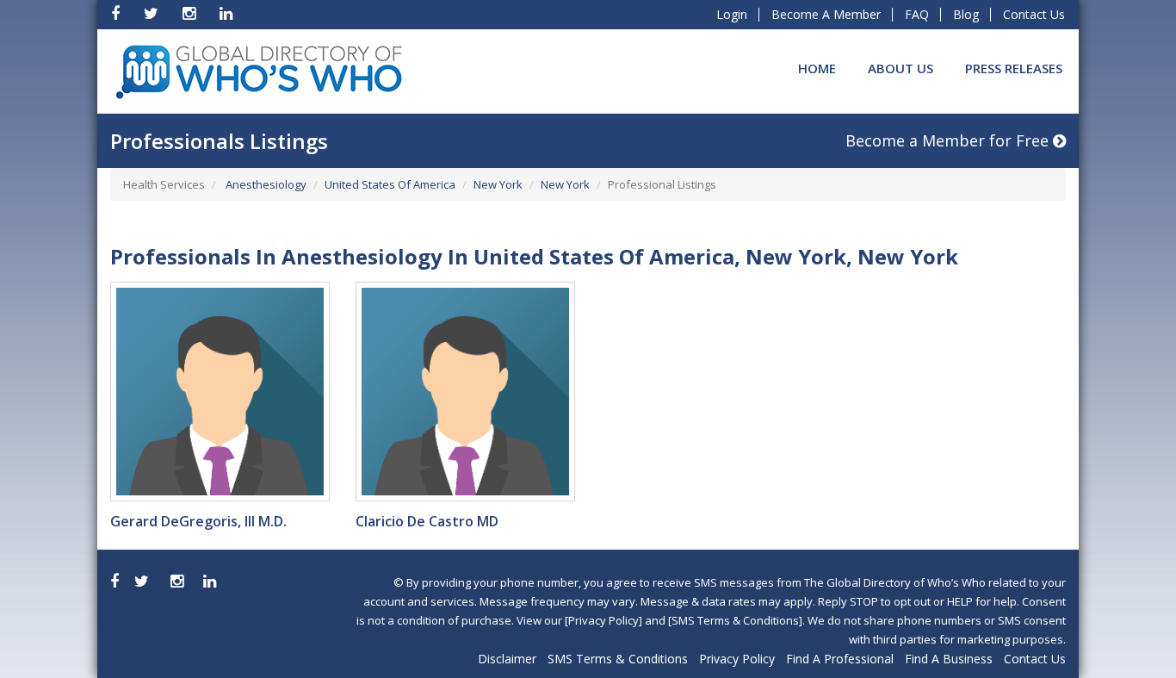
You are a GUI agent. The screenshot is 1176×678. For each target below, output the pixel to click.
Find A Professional (840, 658)
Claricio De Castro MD (427, 521)
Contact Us (1034, 14)
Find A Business (949, 658)
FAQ (917, 14)
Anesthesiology (264, 184)
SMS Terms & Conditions (618, 658)
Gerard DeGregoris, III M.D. (198, 521)
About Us (900, 68)
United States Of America (390, 184)
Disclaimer (507, 658)
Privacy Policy (737, 658)
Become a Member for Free (949, 140)
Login (731, 14)
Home (817, 68)
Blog (966, 14)
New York (498, 184)
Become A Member (826, 14)
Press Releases (1013, 68)
